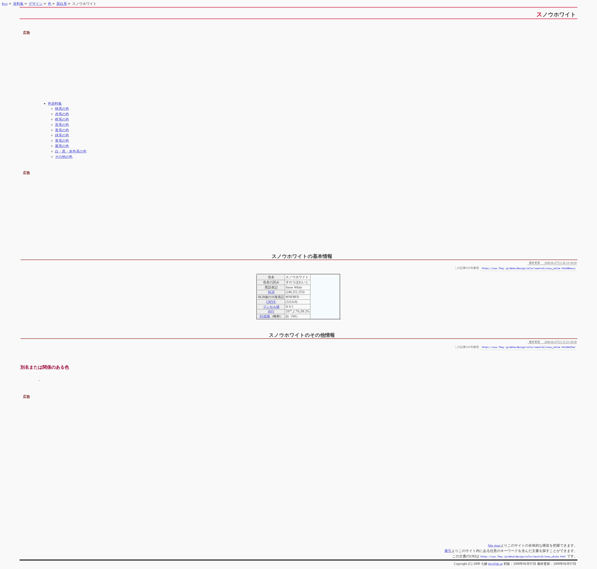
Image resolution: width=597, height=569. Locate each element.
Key (5, 4)
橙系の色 (62, 119)
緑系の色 (62, 135)
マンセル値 (271, 307)
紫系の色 (62, 146)
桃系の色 (62, 109)
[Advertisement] (298, 68)
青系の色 (62, 140)
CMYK (271, 302)
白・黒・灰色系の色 (71, 151)
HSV (271, 311)
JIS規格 (264, 316)
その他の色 (64, 157)
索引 (447, 551)
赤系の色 (62, 114)
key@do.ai (495, 564)
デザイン (36, 4)
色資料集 (55, 103)
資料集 (18, 4)
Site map (494, 545)
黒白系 (61, 4)
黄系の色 (62, 130)
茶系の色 (62, 125)
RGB (271, 292)
